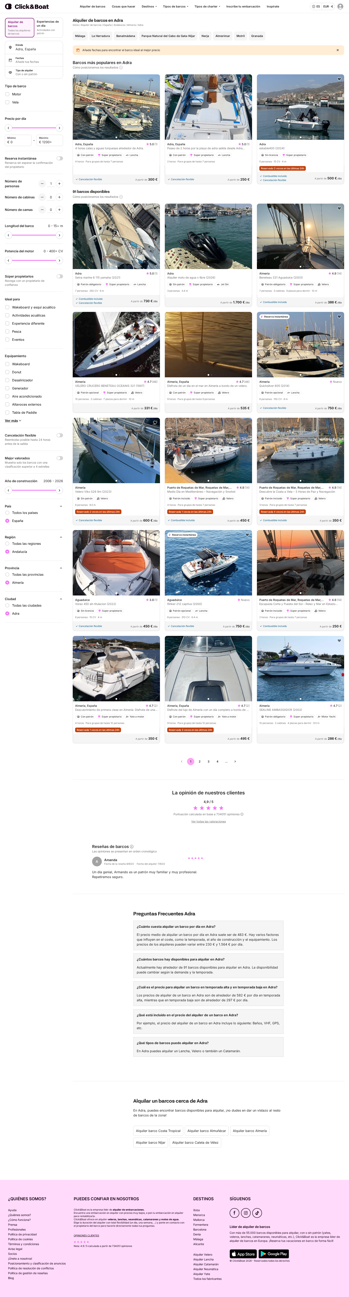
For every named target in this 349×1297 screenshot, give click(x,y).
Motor (16, 94)
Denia (197, 1234)
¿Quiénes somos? (19, 1215)
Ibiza (196, 1210)
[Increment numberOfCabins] (59, 197)
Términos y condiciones (23, 1244)
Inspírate (273, 6)
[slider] (8, 127)
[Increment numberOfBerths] (59, 209)
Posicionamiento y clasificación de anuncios (37, 1263)
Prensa (12, 1224)
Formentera (200, 1224)
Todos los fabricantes (207, 1278)
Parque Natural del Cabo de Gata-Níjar (168, 36)
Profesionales (17, 1229)
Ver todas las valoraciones (208, 821)
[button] (116, 137)
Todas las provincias (27, 574)
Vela (15, 102)
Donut (16, 372)
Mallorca (199, 1219)
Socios (12, 1253)
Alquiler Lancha (203, 1259)
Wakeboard (21, 364)
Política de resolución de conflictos (31, 1268)
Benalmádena (125, 36)
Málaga (80, 36)
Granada (257, 36)
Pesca (16, 331)
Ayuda (12, 1210)
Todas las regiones (26, 544)
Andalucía (119, 24)
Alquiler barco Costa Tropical (158, 1131)
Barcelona (199, 1229)
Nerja (205, 36)
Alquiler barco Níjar (150, 1142)
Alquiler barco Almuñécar (206, 1131)
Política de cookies (20, 1239)
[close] (337, 50)
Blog (11, 1278)
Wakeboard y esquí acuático (34, 307)
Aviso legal (15, 1249)
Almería (131, 24)
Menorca (199, 1215)
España (107, 24)
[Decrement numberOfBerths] (42, 210)
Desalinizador (22, 380)
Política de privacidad (22, 1234)
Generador (20, 388)
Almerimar (222, 36)
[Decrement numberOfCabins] (42, 197)
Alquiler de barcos (92, 6)
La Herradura (101, 36)
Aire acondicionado (27, 396)
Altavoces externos (26, 404)
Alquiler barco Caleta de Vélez (195, 1142)
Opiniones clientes (86, 1235)
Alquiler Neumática (205, 1269)
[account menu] (340, 6)
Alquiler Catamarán (206, 1264)
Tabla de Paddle (24, 412)
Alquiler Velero (202, 1254)
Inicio (76, 24)
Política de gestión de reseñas (28, 1273)
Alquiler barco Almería (250, 1131)
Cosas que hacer (123, 6)
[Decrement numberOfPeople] (42, 183)
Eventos (18, 340)
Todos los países (25, 513)
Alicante (198, 1244)
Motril (241, 36)
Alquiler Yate (201, 1274)
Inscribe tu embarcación (243, 6)
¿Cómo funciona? (19, 1219)
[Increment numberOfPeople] (59, 183)
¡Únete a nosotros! (20, 1258)
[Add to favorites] (339, 79)
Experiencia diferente (28, 323)
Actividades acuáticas (28, 315)
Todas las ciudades (26, 605)
